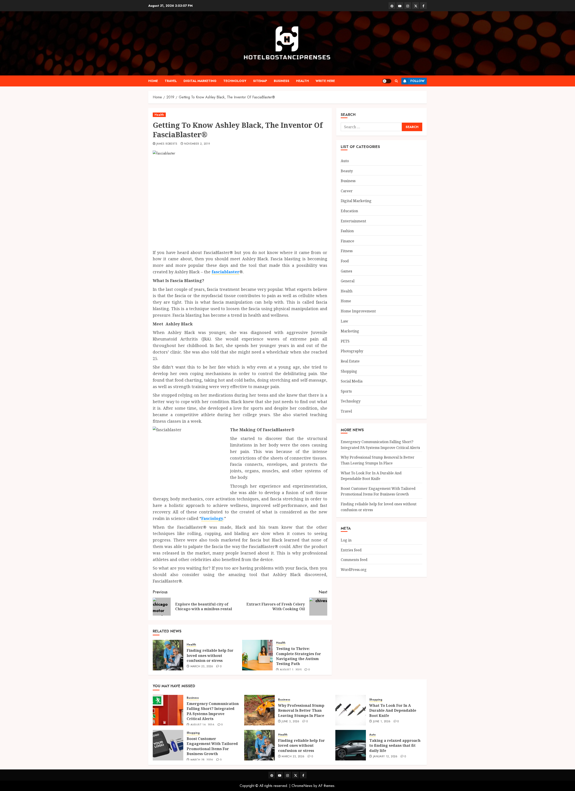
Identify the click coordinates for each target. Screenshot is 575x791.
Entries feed (351, 549)
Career (347, 190)
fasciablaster (225, 271)
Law (344, 320)
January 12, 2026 (385, 756)
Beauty (347, 170)
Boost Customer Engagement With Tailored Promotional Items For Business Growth (212, 746)
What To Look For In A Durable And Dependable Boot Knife (371, 475)
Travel (171, 81)
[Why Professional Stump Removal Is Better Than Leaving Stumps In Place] (259, 710)
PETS (345, 340)
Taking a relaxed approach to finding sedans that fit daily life (394, 745)
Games (346, 270)
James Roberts (166, 144)
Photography (352, 350)
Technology (234, 81)
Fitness (347, 250)
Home (153, 81)
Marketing (350, 330)
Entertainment (353, 220)
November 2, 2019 (197, 144)
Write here (325, 81)
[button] (396, 81)
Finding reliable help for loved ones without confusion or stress (210, 655)
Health (302, 81)
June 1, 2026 (381, 721)
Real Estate (350, 360)
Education (349, 210)
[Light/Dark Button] (386, 81)
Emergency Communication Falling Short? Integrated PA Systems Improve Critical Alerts (213, 711)
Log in (346, 539)
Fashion (347, 230)
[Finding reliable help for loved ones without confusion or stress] (168, 655)
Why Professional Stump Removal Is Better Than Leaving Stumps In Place (301, 710)
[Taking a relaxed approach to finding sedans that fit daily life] (350, 745)
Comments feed (354, 559)
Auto (345, 160)
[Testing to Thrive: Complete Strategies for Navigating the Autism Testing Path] (257, 655)
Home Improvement (358, 310)
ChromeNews (302, 785)
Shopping (349, 371)
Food (345, 260)
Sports (346, 391)
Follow (417, 81)
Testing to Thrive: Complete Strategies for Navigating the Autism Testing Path (298, 656)
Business (281, 81)
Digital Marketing (200, 81)
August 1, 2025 (290, 670)
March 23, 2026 (201, 666)
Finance (347, 240)
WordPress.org (354, 569)
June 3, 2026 (290, 721)
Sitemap (260, 81)
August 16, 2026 (202, 725)
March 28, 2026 (201, 760)
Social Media (352, 380)
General (347, 280)
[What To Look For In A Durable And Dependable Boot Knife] (350, 710)
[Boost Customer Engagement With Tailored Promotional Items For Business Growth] (168, 745)
